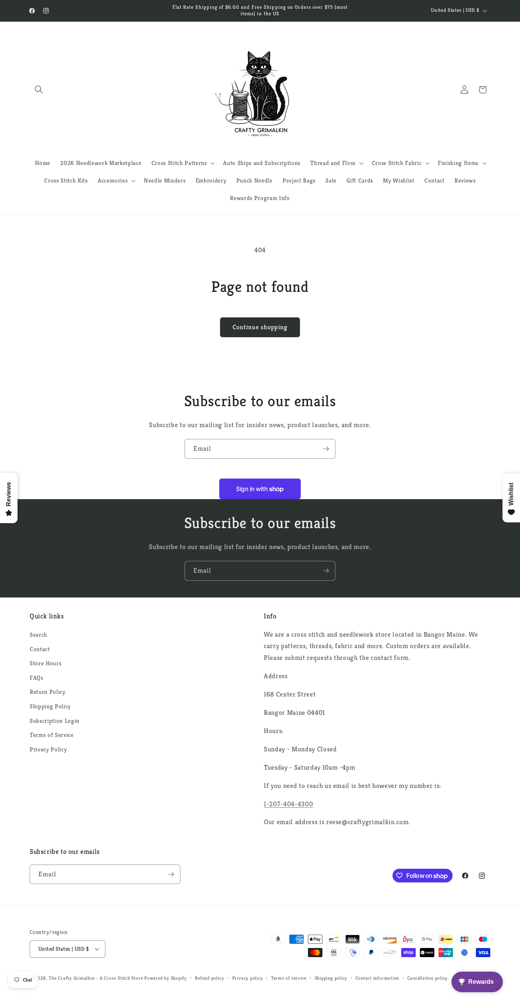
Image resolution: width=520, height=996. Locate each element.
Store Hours (45, 663)
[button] (39, 89)
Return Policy (47, 691)
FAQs (36, 677)
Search (38, 634)
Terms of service (288, 978)
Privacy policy (247, 978)
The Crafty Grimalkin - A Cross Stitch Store (96, 978)
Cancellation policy (427, 978)
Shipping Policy (50, 706)
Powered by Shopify (165, 978)
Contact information (377, 978)
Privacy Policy (48, 749)
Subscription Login (55, 720)
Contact (40, 649)
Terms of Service (52, 734)
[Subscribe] (326, 449)
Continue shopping (260, 327)
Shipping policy (331, 978)
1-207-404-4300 (288, 804)
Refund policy (209, 978)
